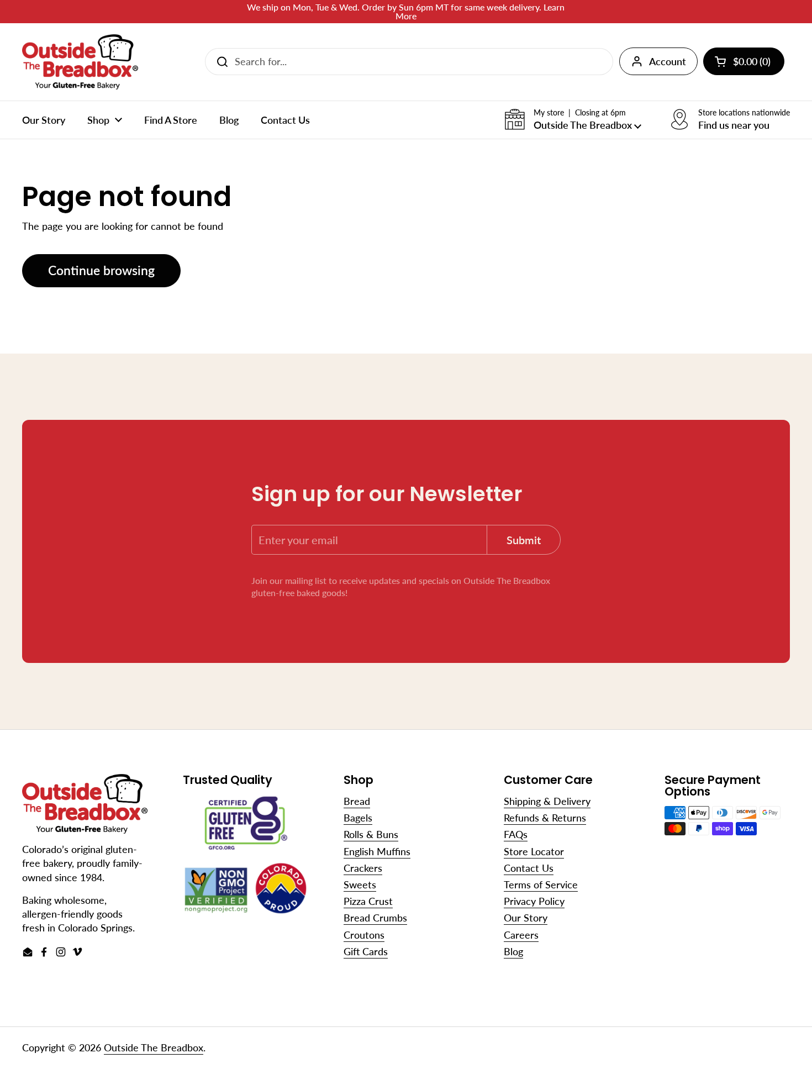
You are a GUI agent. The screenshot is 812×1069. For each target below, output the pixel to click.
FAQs (516, 834)
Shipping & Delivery (547, 801)
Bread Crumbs (375, 918)
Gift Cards (366, 951)
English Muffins (377, 851)
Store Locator (534, 851)
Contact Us (528, 868)
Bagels (358, 818)
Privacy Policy (534, 901)
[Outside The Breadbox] (80, 61)
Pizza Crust (368, 901)
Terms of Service (541, 884)
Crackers (363, 868)
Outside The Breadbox (153, 1047)
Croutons (364, 935)
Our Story (525, 918)
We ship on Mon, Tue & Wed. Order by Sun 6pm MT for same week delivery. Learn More (406, 11)
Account (667, 61)
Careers (521, 935)
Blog (513, 951)
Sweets (360, 884)
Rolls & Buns (371, 834)
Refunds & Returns (545, 818)
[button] (572, 120)
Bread (357, 801)
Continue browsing (101, 270)
